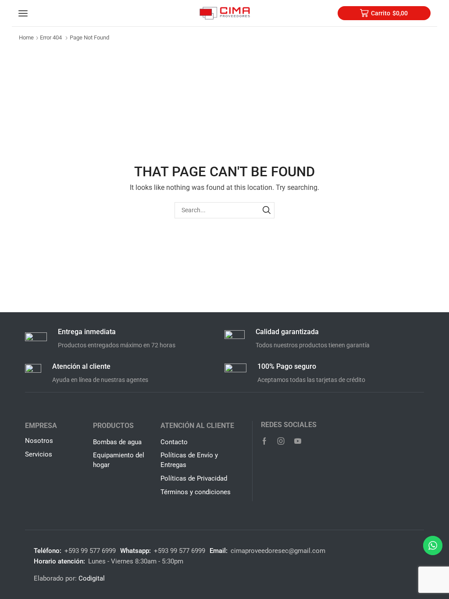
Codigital (91, 578)
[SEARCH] (266, 210)
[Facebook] (264, 441)
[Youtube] (297, 441)
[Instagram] (281, 441)
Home (26, 37)
